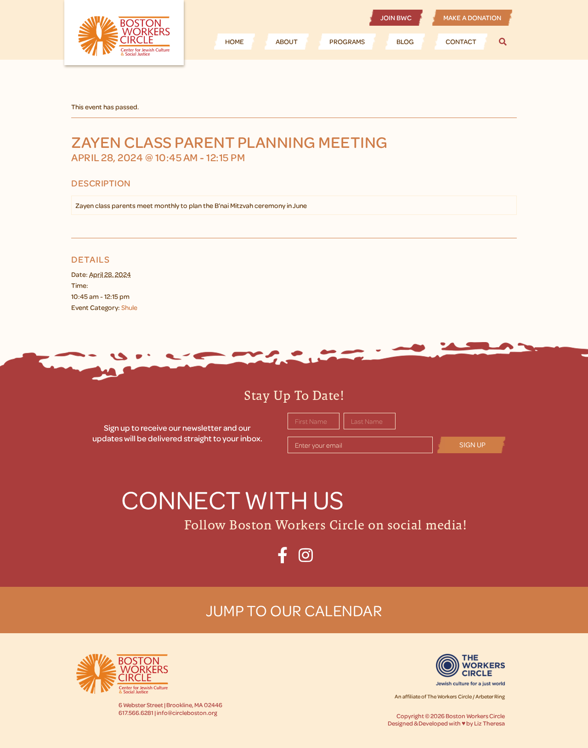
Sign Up (472, 444)
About (287, 41)
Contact (461, 41)
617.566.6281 (136, 712)
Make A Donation (472, 17)
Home (234, 41)
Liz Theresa (489, 723)
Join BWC (396, 17)
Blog (405, 41)
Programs (347, 41)
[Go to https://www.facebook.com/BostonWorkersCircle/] (283, 555)
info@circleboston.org (187, 712)
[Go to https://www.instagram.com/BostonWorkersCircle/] (306, 555)
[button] (504, 42)
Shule (129, 307)
